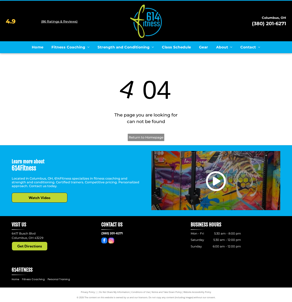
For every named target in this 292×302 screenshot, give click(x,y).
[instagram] (111, 241)
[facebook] (104, 241)
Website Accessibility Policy (197, 291)
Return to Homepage (146, 137)
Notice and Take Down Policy (167, 291)
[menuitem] (37, 47)
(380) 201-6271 (269, 23)
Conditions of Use (140, 291)
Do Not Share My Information (114, 291)
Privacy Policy (88, 291)
